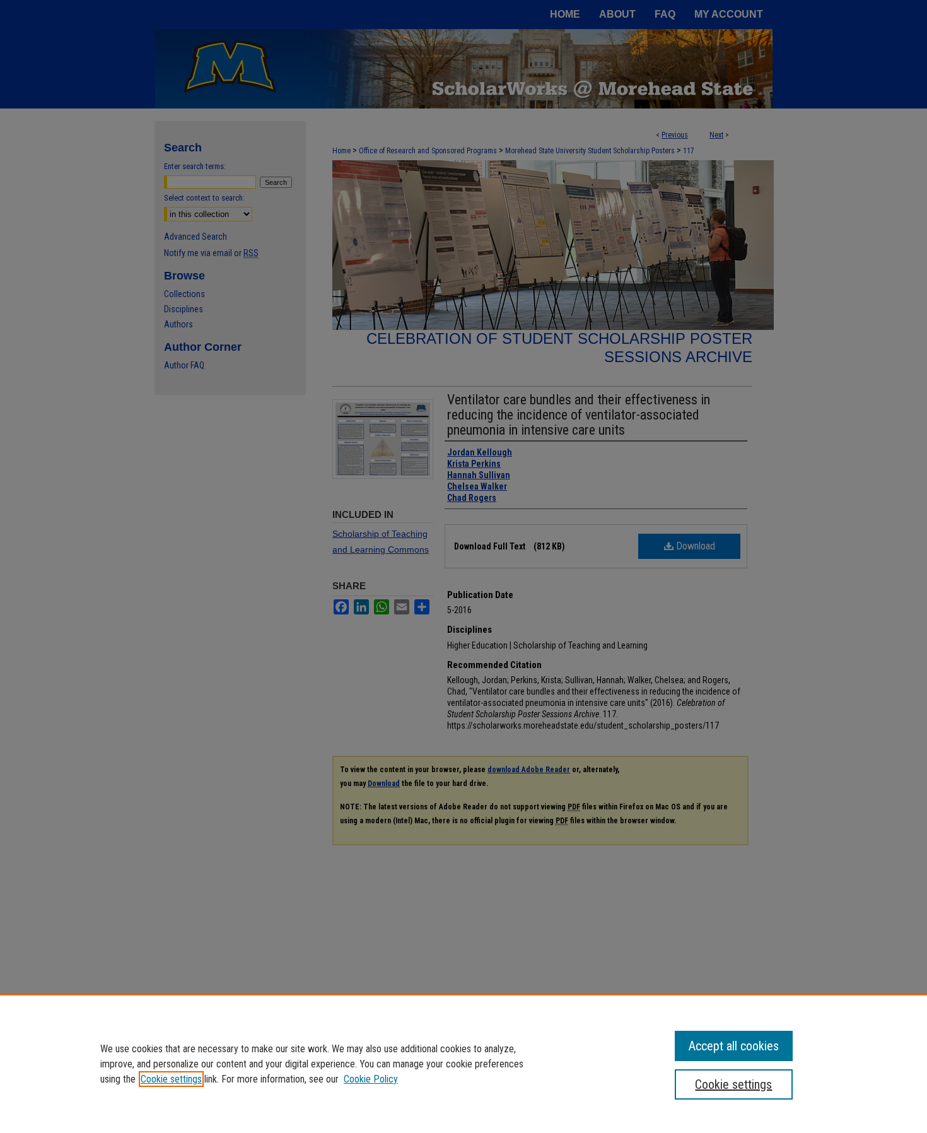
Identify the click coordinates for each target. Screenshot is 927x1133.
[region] (463, 1063)
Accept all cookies (734, 1046)
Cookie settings (171, 1079)
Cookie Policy (371, 1079)
